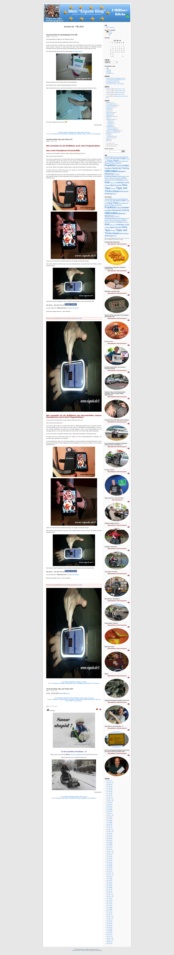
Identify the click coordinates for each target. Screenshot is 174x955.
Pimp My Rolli (79, 699)
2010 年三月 (109, 932)
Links (108, 118)
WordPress (96, 949)
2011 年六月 (109, 905)
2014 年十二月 (110, 829)
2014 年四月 (109, 844)
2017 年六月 (109, 791)
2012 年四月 (109, 887)
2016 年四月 (109, 809)
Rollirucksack (112, 182)
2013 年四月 (109, 865)
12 (117, 48)
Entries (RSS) (75, 950)
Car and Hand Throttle (112, 105)
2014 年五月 (109, 842)
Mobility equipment (111, 119)
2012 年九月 (109, 878)
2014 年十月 (109, 833)
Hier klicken (80, 318)
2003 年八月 (109, 943)
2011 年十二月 (110, 894)
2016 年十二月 (110, 799)
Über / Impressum (111, 27)
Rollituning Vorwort (112, 127)
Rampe (120, 180)
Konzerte (116, 174)
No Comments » (96, 134)
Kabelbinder (66, 698)
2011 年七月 (109, 903)
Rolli (72, 698)
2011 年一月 (109, 914)
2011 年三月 (109, 911)
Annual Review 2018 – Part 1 (113, 82)
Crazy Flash (113, 161)
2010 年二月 (109, 934)
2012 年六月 (109, 883)
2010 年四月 (109, 930)
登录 (108, 68)
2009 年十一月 (110, 940)
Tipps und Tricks (85, 132)
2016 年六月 (109, 808)
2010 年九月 (109, 921)
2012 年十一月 (110, 874)
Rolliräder (76, 698)
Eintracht (107, 163)
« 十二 (112, 56)
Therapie (113, 188)
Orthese (114, 180)
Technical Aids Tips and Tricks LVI (59, 139)
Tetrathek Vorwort (112, 136)
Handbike (110, 120)
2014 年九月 (109, 835)
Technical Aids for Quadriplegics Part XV (116, 78)
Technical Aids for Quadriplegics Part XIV (116, 79)
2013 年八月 (109, 858)
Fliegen (113, 163)
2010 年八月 (109, 923)
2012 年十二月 (110, 873)
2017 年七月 (109, 789)
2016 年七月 (109, 806)
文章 (109, 70)
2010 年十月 (109, 920)
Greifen (66, 132)
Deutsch (67, 693)
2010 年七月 (109, 925)
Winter (71, 701)
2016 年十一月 (110, 800)
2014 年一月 (109, 849)
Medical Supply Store (115, 178)
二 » (123, 56)
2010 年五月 (109, 929)
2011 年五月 (109, 907)
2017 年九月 (109, 788)
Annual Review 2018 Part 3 (112, 81)
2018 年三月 (109, 784)
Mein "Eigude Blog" (87, 11)
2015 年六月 (109, 818)
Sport (108, 133)
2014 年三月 (109, 846)
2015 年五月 (109, 820)
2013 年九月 (109, 856)
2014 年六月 (109, 840)
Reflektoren (125, 180)
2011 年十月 (109, 898)
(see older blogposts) (76, 754)
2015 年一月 (109, 827)
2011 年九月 (109, 900)
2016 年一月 (109, 813)
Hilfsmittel (71, 132)
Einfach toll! (109, 113)
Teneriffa (118, 185)
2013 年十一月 (110, 853)
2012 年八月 (109, 880)
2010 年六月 (109, 927)
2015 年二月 (109, 826)
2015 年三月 (109, 824)
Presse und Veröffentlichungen (114, 130)
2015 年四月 (109, 822)
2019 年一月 (109, 780)
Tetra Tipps (77, 132)
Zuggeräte (84, 798)
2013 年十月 (109, 855)
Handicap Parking (111, 106)
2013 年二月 (109, 869)
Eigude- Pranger (110, 112)
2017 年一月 (109, 797)
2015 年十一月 (110, 815)
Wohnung (108, 194)
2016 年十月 (109, 802)
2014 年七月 (109, 838)
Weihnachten (124, 191)
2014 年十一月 (110, 831)
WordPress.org (110, 73)
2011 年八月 (109, 902)
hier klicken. (75, 308)
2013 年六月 (109, 862)
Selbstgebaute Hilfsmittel (75, 134)
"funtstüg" (107, 157)
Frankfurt (66, 796)
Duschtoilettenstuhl (123, 161)
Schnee (82, 698)
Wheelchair (110, 122)
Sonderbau (110, 123)
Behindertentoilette (117, 157)
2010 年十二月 (110, 916)
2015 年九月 (109, 817)
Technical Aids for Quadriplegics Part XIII (61, 35)
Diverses (108, 111)
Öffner (114, 194)
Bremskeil (65, 798)
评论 (109, 71)
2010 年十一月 (110, 918)
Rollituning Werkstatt (88, 699)
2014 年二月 (109, 847)
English (62, 693)
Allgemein (56, 683)
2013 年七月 (109, 860)
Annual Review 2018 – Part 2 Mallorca (115, 83)
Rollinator (109, 88)
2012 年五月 (109, 885)
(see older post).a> (77, 51)
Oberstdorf (108, 180)
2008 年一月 (109, 941)
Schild (126, 183)
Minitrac (77, 796)
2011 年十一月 (110, 896)
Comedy (108, 109)
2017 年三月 (109, 793)
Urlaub (108, 139)
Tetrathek (109, 134)
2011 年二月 (109, 912)
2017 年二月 (109, 795)
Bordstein (107, 158)
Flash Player (115, 239)
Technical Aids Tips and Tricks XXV (59, 689)
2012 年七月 (109, 882)
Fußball (119, 166)
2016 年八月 (109, 804)
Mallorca (107, 178)
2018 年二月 (109, 786)
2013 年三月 (109, 867)
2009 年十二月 (110, 938)
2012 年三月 (109, 889)
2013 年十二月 (110, 851)
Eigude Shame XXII (119, 88)
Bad (62, 132)
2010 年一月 (109, 936)
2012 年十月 (109, 876)
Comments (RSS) (85, 950)
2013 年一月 (109, 871)
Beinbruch (125, 157)
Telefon (84, 682)
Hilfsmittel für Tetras (70, 683)
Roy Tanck (122, 238)
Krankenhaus (110, 176)
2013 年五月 (109, 864)
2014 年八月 (109, 836)
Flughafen (118, 163)
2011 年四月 (109, 909)
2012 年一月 (109, 893)
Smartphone (78, 682)
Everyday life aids (57, 134)
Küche (119, 176)
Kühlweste (123, 176)
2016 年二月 (109, 811)
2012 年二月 (109, 891)
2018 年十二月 (110, 782)
